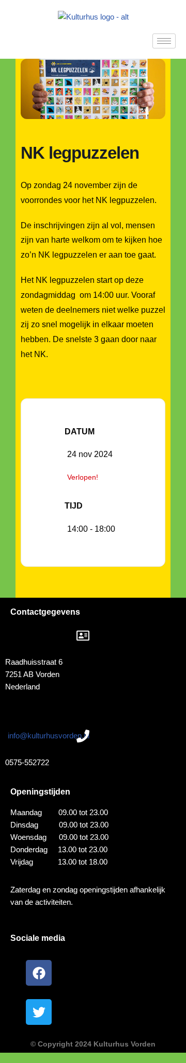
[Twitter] (39, 1012)
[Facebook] (39, 973)
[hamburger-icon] (164, 40)
